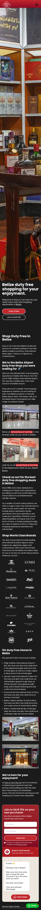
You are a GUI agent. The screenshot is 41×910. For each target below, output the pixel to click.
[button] (36, 4)
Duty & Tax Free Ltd (13, 782)
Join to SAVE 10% (14, 317)
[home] (2, 4)
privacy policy (22, 845)
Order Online (14, 311)
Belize (18, 304)
